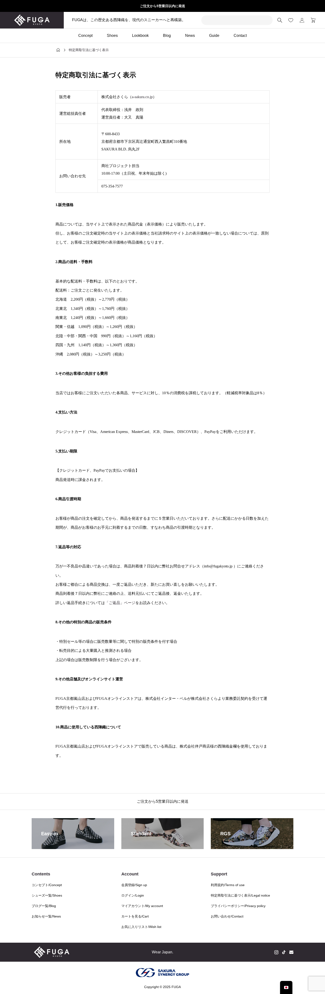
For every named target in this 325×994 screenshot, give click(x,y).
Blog (167, 36)
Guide (214, 36)
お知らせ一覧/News (46, 916)
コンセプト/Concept (47, 885)
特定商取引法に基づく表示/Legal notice (240, 895)
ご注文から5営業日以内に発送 (162, 6)
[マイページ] (302, 20)
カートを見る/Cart (135, 916)
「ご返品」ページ (120, 603)
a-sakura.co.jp (142, 97)
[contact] (291, 952)
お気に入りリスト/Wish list (141, 927)
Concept (85, 36)
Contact (240, 36)
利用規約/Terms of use (228, 885)
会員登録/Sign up (134, 885)
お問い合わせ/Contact (227, 916)
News (190, 36)
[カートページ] (311, 20)
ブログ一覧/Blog (44, 906)
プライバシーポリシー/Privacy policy (238, 906)
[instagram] (276, 952)
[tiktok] (284, 952)
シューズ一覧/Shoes (47, 895)
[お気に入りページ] (290, 20)
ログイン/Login (132, 895)
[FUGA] (32, 20)
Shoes (112, 36)
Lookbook (140, 36)
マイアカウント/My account (142, 906)
